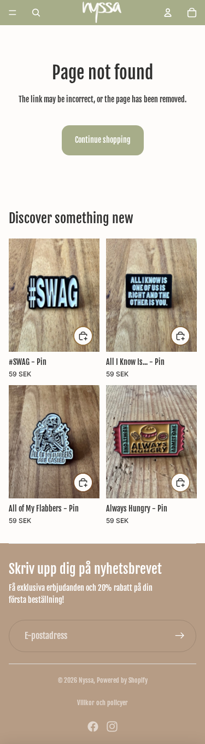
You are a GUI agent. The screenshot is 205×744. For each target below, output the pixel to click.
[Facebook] (92, 726)
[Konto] (168, 13)
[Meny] (12, 12)
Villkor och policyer (102, 703)
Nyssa (86, 680)
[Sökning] (36, 13)
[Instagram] (112, 726)
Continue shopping (103, 139)
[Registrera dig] (179, 636)
